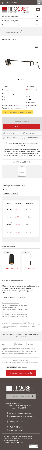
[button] (38, 9)
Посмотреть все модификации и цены (17, 112)
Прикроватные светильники (10, 303)
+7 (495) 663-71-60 (10, 3)
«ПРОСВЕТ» (20, 442)
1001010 (17, 232)
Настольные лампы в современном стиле (14, 305)
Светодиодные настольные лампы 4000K (14, 310)
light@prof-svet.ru (15, 403)
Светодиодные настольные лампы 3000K (14, 314)
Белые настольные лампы (10, 307)
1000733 (17, 209)
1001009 (17, 224)
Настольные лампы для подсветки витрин (14, 316)
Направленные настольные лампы (12, 312)
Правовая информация (11, 440)
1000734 (17, 217)
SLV (27, 90)
